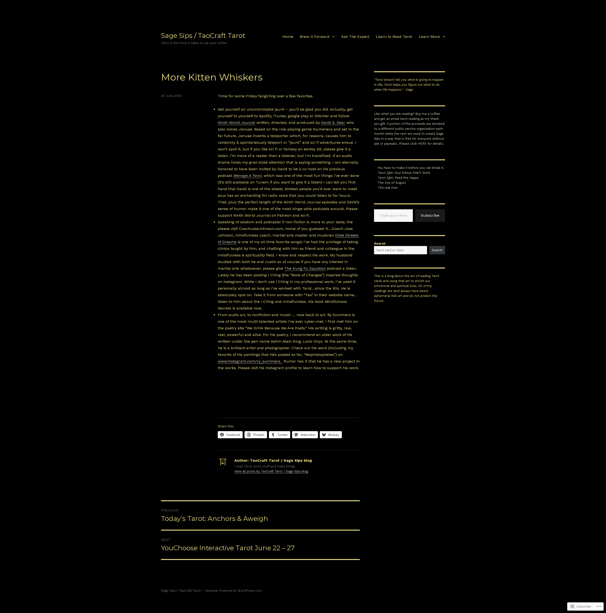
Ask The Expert (355, 36)
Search (379, 243)
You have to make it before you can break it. (411, 168)
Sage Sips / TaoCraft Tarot (203, 35)
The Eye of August (392, 182)
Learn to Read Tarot (394, 36)
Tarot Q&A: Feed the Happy (398, 177)
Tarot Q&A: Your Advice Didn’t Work (404, 173)
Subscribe (430, 215)
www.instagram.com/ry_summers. (250, 361)
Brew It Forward (314, 36)
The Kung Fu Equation (305, 268)
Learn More (429, 36)
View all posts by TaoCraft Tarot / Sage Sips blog (271, 471)
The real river (388, 187)
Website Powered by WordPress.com (233, 590)
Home (287, 36)
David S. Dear (333, 122)
